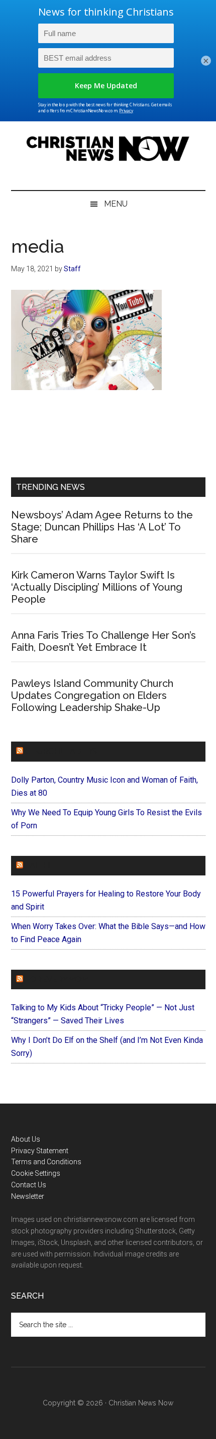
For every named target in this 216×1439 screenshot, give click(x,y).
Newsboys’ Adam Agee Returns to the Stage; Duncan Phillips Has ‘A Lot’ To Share (102, 527)
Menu (116, 204)
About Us (25, 1139)
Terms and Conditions (46, 1162)
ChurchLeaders (61, 751)
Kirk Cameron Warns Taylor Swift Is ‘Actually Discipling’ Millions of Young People (96, 587)
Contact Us (28, 1185)
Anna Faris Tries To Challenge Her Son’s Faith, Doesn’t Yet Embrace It (103, 641)
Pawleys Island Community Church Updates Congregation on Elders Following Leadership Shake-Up (92, 695)
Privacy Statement (39, 1151)
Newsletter (27, 1196)
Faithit (40, 865)
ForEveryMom (56, 979)
